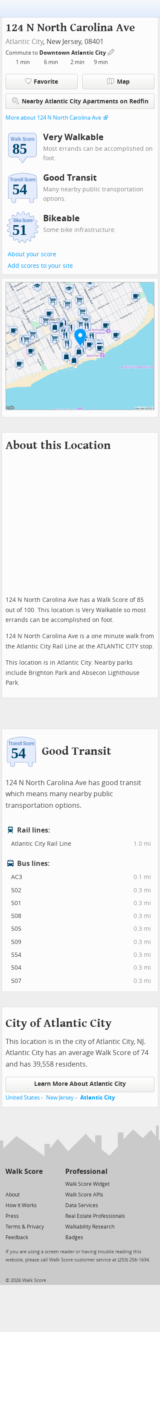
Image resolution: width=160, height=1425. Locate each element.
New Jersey (60, 1097)
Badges (74, 1237)
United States (23, 1097)
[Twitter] (10, 1183)
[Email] (37, 1183)
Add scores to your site (40, 266)
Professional (86, 1171)
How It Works (21, 1205)
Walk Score (24, 1171)
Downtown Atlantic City (73, 53)
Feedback (17, 1237)
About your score (32, 254)
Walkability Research (89, 1227)
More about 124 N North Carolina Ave (53, 117)
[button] (80, 337)
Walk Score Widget (87, 1184)
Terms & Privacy (25, 1227)
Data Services (81, 1205)
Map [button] (123, 81)
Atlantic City (24, 42)
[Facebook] (24, 1183)
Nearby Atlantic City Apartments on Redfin (85, 101)
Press (12, 1216)
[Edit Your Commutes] (111, 51)
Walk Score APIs (84, 1195)
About (13, 1195)
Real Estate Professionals (95, 1216)
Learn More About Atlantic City (80, 1084)
